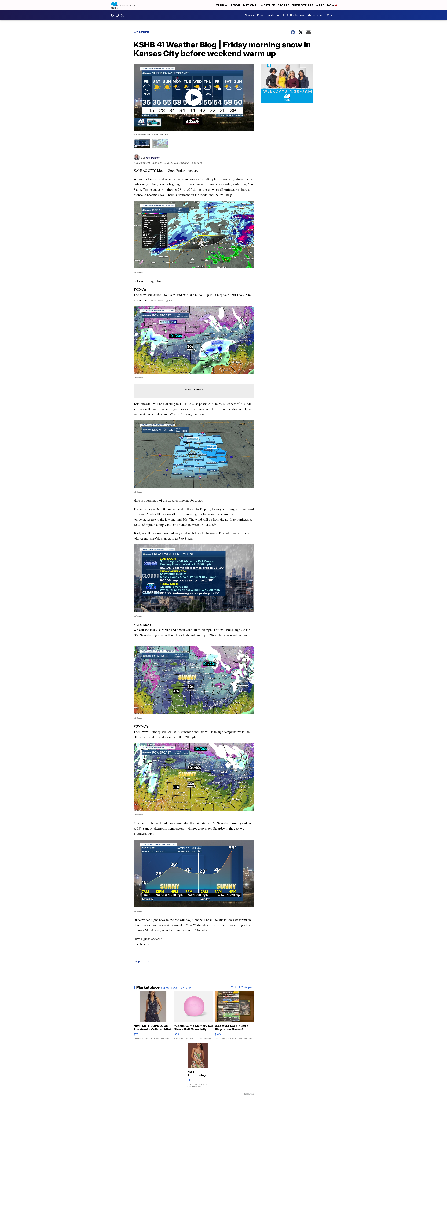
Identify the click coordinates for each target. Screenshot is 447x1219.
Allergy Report (315, 15)
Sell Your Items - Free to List (176, 988)
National (250, 5)
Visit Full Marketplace (242, 987)
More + (331, 15)
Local (236, 5)
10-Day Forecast (296, 15)
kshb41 (113, 15)
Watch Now (325, 5)
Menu (220, 5)
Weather (268, 5)
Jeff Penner (152, 157)
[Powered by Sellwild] (249, 1094)
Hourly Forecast (275, 15)
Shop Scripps (302, 5)
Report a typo (142, 961)
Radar (260, 15)
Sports (283, 5)
